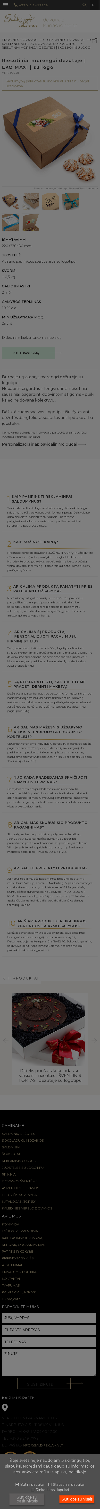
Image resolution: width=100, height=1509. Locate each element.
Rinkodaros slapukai (52, 1490)
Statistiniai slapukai (68, 1485)
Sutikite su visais (77, 1499)
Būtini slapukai (32, 1485)
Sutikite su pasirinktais (27, 1499)
